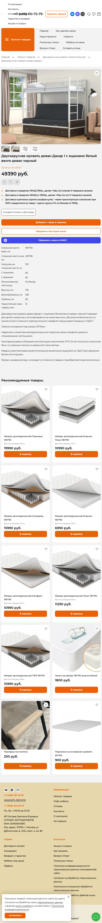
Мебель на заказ (75, 42)
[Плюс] (17, 182)
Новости (68, 36)
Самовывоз (10, 851)
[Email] (82, 14)
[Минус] (4, 182)
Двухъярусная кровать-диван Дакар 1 (21, 61)
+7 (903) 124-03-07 (14, 806)
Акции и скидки (63, 846)
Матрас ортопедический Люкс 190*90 (76, 596)
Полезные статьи (49, 42)
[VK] (72, 14)
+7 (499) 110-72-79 (14, 795)
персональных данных (50, 902)
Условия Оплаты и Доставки (18, 212)
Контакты (59, 811)
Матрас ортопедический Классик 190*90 (73, 518)
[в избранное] (97, 73)
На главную (60, 821)
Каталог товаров (26, 57)
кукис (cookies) (24, 906)
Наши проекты (48, 36)
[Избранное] (93, 14)
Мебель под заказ (14, 861)
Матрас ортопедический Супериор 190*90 (23, 518)
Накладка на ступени (16, 751)
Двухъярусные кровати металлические (64, 57)
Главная (44, 31)
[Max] (77, 14)
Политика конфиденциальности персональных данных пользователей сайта (75, 869)
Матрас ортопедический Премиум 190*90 (23, 438)
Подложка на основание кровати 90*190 (73, 753)
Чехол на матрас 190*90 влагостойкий (76, 675)
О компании (60, 816)
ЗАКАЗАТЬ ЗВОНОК (15, 800)
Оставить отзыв (71, 48)
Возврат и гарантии (15, 856)
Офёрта (8, 866)
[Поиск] (88, 14)
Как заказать (61, 851)
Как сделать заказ (66, 31)
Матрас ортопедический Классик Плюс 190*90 (73, 438)
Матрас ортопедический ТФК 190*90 (24, 675)
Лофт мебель (61, 801)
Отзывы (58, 806)
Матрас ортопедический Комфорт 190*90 (23, 598)
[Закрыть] (68, 896)
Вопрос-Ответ (48, 48)
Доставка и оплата (14, 846)
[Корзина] (99, 14)
